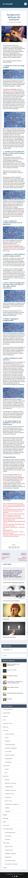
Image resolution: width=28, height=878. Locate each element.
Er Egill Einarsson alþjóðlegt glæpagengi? (13, 582)
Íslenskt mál (5, 727)
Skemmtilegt (5, 818)
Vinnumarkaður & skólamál (11, 864)
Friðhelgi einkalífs (9, 786)
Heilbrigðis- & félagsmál (10, 853)
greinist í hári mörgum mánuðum (13, 249)
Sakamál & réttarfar (9, 793)
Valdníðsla (7, 807)
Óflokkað (5, 814)
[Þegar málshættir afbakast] (4, 688)
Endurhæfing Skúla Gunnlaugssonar (15, 693)
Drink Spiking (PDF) (7, 530)
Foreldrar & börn (9, 850)
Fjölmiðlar (5, 716)
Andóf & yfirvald (8, 846)
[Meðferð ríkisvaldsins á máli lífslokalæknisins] (4, 665)
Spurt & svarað (8, 800)
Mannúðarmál (8, 857)
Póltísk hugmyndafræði (10, 832)
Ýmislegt (5, 867)
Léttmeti (7, 769)
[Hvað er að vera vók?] (4, 671)
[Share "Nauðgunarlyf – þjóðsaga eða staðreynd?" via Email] (18, 547)
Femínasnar (7, 741)
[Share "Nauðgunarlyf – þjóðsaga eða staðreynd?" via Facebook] (9, 547)
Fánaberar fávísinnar (9, 734)
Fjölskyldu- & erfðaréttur (10, 783)
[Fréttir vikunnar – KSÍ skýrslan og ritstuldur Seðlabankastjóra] (4, 682)
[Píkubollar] (4, 700)
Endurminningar (6, 712)
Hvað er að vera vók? (11, 670)
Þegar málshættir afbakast (13, 687)
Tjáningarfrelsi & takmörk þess (12, 804)
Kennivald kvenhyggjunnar (11, 748)
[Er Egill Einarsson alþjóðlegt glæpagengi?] (14, 574)
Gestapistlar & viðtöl (7, 723)
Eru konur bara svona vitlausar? (11, 600)
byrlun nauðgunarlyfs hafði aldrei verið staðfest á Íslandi (12, 476)
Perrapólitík (6, 619)
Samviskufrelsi (8, 797)
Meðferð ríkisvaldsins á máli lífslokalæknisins (13, 665)
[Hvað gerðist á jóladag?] (4, 677)
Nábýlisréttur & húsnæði (10, 790)
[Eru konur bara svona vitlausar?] (14, 592)
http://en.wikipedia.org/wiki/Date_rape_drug (13, 503)
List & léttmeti (6, 765)
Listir (6, 772)
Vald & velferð (6, 843)
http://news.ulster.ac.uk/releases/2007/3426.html (13, 505)
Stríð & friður (6, 825)
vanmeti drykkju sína (11, 202)
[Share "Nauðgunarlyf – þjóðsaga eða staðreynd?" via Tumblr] (15, 547)
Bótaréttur (7, 779)
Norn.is (9, 874)
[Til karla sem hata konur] (14, 628)
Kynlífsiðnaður (8, 762)
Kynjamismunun (8, 758)
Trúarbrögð (7, 839)
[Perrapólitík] (14, 610)
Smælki (4, 821)
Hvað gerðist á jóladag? (12, 675)
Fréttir (4, 719)
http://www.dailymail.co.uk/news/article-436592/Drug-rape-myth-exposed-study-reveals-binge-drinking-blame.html (14, 518)
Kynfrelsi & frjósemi (9, 755)
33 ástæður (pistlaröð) (7, 709)
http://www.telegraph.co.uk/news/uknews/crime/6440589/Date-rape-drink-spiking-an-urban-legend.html (14, 511)
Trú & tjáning (8, 836)
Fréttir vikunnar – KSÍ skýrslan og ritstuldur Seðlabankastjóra (14, 682)
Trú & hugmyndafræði (8, 828)
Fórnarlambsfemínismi (10, 744)
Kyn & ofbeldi (17, 22)
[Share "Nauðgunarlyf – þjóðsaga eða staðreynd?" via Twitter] (12, 547)
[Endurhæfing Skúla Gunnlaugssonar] (4, 694)
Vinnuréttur (7, 811)
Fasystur (7, 737)
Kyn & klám (10, 22)
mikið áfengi (18, 211)
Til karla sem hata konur (9, 637)
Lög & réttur (6, 776)
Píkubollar (9, 698)
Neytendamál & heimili (10, 860)
